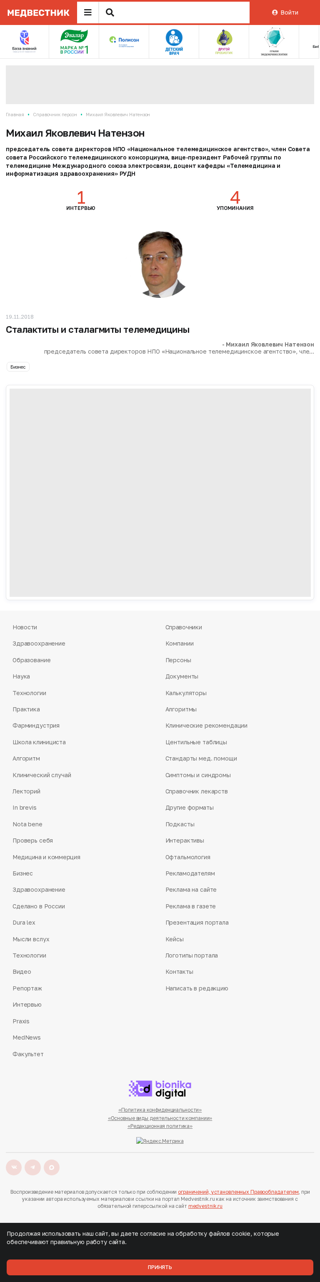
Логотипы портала (191, 955)
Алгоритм (26, 758)
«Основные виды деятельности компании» (160, 1118)
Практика (26, 709)
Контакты (179, 971)
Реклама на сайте (191, 889)
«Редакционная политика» (160, 1126)
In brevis (24, 807)
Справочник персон (55, 114)
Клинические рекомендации (206, 725)
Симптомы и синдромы (198, 775)
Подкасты (180, 824)
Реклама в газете (190, 906)
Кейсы (174, 939)
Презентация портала (197, 922)
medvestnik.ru (205, 1206)
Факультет (28, 1054)
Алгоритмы (181, 709)
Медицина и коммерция (46, 857)
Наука (21, 676)
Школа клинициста (39, 742)
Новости (24, 627)
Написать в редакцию (196, 988)
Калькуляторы (186, 693)
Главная (15, 114)
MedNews (26, 1037)
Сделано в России (38, 906)
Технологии (29, 693)
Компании (179, 643)
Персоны (178, 660)
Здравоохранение (38, 643)
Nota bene (27, 824)
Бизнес (18, 366)
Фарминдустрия (36, 725)
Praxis (21, 1021)
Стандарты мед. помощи (201, 758)
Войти (289, 12)
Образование (31, 660)
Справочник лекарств (196, 791)
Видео (21, 971)
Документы (182, 676)
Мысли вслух (30, 939)
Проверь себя (32, 840)
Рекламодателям (190, 873)
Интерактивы (184, 840)
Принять (160, 1267)
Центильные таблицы (196, 742)
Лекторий (26, 791)
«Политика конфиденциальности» (160, 1110)
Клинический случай (41, 775)
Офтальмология (187, 857)
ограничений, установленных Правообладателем (238, 1192)
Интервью (27, 1004)
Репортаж (27, 988)
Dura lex (23, 922)
